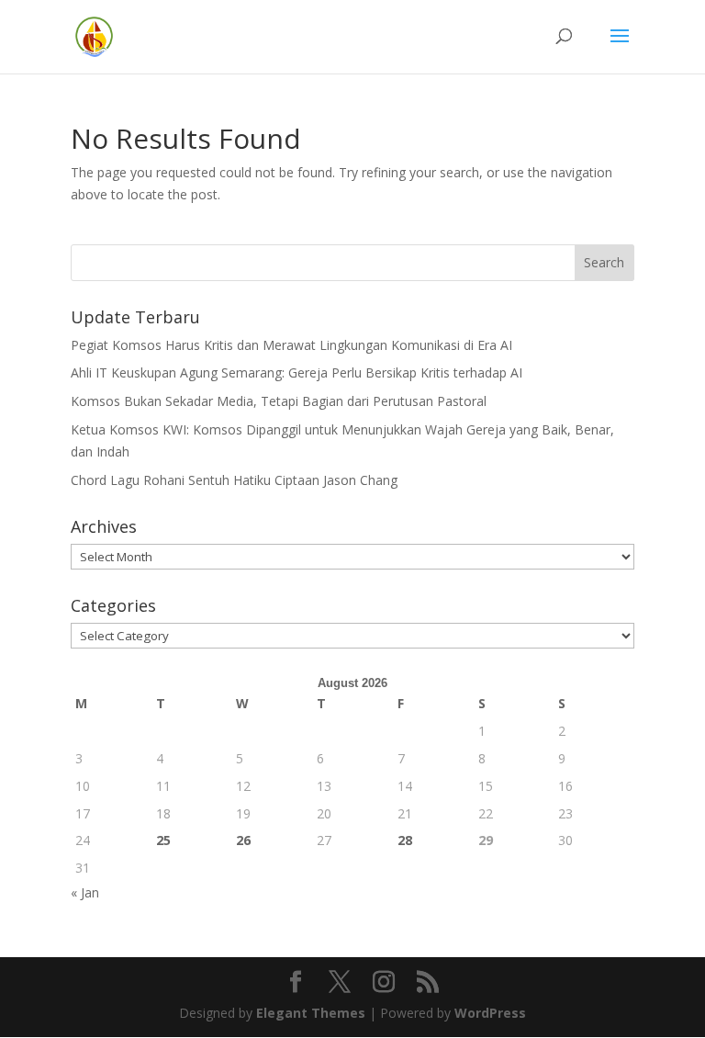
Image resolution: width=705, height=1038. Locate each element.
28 (404, 840)
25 (163, 840)
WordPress (490, 1012)
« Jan (85, 892)
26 (243, 840)
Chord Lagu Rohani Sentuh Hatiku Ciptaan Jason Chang (234, 480)
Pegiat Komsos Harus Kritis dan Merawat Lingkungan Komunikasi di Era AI (291, 345)
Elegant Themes (310, 1012)
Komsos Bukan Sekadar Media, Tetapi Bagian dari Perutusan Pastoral (279, 401)
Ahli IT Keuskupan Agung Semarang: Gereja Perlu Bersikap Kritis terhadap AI (296, 372)
